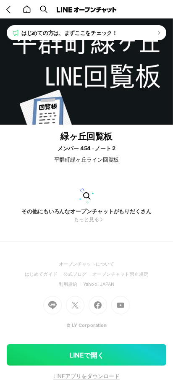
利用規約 (71, 284)
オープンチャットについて (87, 264)
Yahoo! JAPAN (98, 284)
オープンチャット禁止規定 (120, 274)
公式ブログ (77, 274)
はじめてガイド (44, 274)
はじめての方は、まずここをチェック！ (69, 32)
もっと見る (86, 219)
